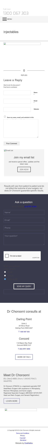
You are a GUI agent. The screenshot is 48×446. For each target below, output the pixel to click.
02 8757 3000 (30, 206)
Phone (10, 275)
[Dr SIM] (20, 4)
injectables (11, 31)
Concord (24, 338)
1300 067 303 (16, 13)
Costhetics (28, 443)
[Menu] (3, 19)
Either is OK (12, 279)
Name (35, 94)
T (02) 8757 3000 (24, 349)
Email (35, 102)
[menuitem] (44, 19)
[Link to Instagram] (43, 13)
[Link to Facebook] (43, 8)
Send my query (24, 286)
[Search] (42, 19)
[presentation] (22, 256)
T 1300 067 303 (24, 331)
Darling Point (24, 319)
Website (36, 109)
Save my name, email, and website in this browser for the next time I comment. (20, 118)
